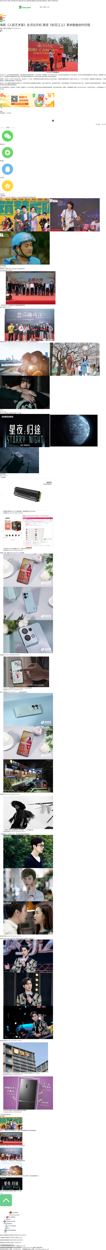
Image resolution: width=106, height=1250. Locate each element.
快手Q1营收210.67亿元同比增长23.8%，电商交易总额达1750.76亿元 (21, 1073)
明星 (14, 0)
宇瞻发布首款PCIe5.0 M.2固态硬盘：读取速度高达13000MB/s (19, 511)
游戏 (20, 0)
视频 (38, 0)
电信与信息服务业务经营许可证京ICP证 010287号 (13, 1235)
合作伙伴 (12, 1246)
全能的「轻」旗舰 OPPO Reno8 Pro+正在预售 (12, 552)
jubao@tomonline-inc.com (42, 1249)
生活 (25, 0)
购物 (54, 0)
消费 (49, 0)
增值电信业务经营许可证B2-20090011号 (10, 1242)
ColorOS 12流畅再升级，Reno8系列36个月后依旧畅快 (17, 688)
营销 (30, 0)
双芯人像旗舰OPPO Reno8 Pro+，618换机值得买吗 (13, 692)
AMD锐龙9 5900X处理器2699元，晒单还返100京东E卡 (17, 548)
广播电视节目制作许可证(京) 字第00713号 (11, 1237)
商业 (35, 0)
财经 (41, 0)
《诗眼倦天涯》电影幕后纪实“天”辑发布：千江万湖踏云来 (18, 830)
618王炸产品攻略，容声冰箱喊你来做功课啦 (14, 1110)
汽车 (51, 0)
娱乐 (9, 0)
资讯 (4, 0)
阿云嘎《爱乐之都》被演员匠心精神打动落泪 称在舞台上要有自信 (17, 938)
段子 (46, 0)
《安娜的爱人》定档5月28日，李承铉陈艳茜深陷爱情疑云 (15, 834)
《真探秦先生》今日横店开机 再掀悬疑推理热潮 (12, 305)
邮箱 (33, 0)
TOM (4, 1112)
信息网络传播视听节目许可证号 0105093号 (11, 1240)
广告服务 (17, 1246)
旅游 (22, 0)
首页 (1, 0)
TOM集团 (2, 1246)
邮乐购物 (7, 1246)
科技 (57, 0)
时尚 (17, 0)
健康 (43, 0)
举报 (1, 111)
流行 (6, 0)
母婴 (27, 0)
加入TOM (22, 1246)
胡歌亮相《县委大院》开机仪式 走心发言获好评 (12, 268)
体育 (12, 0)
